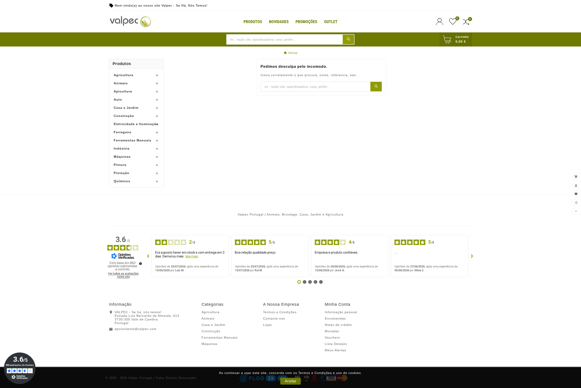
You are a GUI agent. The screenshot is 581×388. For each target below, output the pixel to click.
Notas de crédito (338, 325)
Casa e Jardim (126, 107)
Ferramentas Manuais (132, 140)
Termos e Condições (280, 312)
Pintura (120, 165)
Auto (118, 99)
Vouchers (332, 337)
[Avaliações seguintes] (472, 256)
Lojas (267, 325)
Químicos (122, 181)
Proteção (121, 173)
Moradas (332, 331)
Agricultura (123, 75)
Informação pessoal (341, 312)
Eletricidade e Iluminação (136, 124)
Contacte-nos (274, 318)
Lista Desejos (336, 344)
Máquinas (122, 156)
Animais (121, 83)
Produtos (122, 63)
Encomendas (335, 318)
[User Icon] (441, 21)
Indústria (122, 148)
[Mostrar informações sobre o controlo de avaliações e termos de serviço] (140, 263)
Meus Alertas (335, 350)
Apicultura (123, 91)
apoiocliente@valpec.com (136, 329)
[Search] (348, 39)
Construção (124, 116)
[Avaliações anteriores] (148, 256)
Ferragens (122, 132)
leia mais (191, 256)
